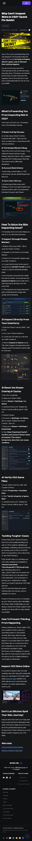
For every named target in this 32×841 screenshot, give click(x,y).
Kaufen (5, 802)
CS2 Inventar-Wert (8, 808)
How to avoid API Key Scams (12, 747)
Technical (5, 26)
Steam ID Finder (7, 805)
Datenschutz (23, 777)
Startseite (5, 792)
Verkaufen (5, 795)
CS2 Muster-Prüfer (8, 815)
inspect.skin (11, 679)
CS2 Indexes (6, 812)
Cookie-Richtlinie (23, 781)
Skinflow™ (10, 828)
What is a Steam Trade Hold (12, 750)
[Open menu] (4, 3)
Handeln (5, 799)
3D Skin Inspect (7, 818)
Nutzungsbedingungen (23, 784)
